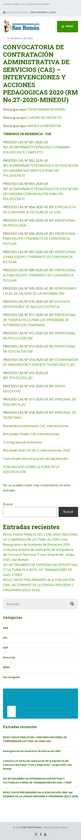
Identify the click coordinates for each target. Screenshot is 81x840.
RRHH (6, 667)
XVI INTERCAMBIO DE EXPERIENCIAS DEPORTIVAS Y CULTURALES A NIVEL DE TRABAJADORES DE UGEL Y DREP (40, 570)
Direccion (9, 657)
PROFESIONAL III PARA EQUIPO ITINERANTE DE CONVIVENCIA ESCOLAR (39, 275)
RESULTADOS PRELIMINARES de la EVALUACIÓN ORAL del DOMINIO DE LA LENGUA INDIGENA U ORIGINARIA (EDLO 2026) (39, 585)
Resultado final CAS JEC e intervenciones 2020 (36, 450)
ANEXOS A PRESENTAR (44, 126)
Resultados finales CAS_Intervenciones (31, 434)
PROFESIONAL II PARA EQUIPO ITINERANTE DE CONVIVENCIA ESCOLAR (39, 257)
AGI (5, 637)
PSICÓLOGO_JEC (21, 378)
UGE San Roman (31, 827)
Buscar (8, 504)
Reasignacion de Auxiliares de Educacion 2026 (36, 544)
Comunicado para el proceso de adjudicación (35, 458)
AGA (5, 628)
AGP (5, 647)
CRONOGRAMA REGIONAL (46, 109)
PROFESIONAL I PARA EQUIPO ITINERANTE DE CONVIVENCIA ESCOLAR (40, 238)
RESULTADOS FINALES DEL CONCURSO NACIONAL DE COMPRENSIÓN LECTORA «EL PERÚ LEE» (35, 739)
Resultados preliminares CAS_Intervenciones (36, 426)
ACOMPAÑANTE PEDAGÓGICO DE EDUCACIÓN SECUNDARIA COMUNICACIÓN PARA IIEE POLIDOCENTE (40, 194)
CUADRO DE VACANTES (44, 117)
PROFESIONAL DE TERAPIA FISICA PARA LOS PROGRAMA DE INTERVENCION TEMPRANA (39, 320)
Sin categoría (11, 677)
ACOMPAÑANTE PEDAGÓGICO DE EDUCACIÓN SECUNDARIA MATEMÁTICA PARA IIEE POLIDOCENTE (40, 170)
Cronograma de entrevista (22, 442)
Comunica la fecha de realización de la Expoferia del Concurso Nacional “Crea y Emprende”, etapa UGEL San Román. (38, 554)
